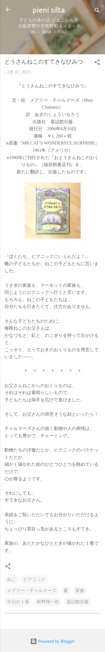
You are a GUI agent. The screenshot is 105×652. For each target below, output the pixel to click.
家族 (79, 590)
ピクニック (34, 579)
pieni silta (48, 10)
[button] (97, 63)
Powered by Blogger (56, 641)
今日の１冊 (18, 601)
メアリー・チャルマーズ (31, 590)
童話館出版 (77, 601)
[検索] (97, 11)
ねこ (11, 579)
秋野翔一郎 (48, 601)
